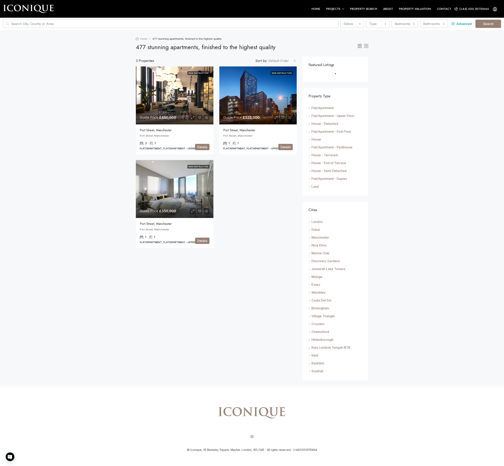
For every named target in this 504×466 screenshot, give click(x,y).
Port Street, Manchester (156, 130)
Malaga (316, 277)
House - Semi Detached (328, 171)
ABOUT (388, 9)
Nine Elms (318, 245)
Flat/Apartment (322, 108)
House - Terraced (324, 155)
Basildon (317, 363)
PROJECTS (333, 9)
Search (488, 24)
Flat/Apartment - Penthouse (331, 147)
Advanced (464, 24)
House (316, 139)
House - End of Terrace (328, 163)
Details (202, 147)
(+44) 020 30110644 (474, 9)
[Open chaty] (10, 456)
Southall (317, 371)
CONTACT (444, 9)
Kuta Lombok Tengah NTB (330, 347)
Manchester (320, 237)
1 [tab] (337, 75)
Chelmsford (320, 332)
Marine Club (320, 253)
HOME (315, 9)
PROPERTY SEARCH (363, 9)
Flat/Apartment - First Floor (331, 131)
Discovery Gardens (325, 261)
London (317, 222)
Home (143, 38)
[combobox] (352, 24)
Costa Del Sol (321, 300)
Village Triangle (323, 316)
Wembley (318, 292)
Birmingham (320, 308)
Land (315, 186)
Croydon (317, 324)
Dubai (315, 230)
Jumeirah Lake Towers (328, 269)
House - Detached (324, 124)
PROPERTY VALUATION (415, 9)
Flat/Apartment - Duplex (329, 179)
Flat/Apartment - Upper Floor (332, 116)
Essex (315, 285)
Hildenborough (322, 340)
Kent (314, 355)
